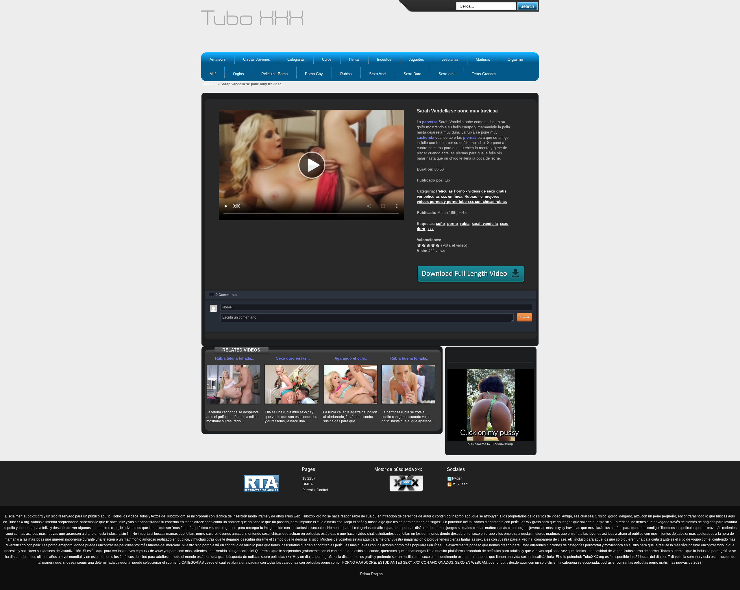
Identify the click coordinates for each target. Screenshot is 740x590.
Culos (327, 59)
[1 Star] (419, 245)
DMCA (307, 484)
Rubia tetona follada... (234, 358)
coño (440, 223)
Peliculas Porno (274, 74)
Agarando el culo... (351, 358)
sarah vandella (485, 223)
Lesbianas (449, 59)
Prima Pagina (371, 574)
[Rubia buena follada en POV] (408, 384)
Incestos (384, 59)
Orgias (238, 74)
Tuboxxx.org (33, 516)
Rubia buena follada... (410, 358)
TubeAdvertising (502, 443)
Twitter (457, 478)
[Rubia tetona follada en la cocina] (233, 384)
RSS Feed (460, 484)
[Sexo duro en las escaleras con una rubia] (291, 384)
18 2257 (308, 478)
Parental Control (315, 490)
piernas (469, 137)
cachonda (425, 137)
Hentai (354, 59)
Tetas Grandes (484, 74)
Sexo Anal (377, 74)
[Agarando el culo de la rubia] (350, 384)
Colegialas (296, 59)
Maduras (483, 59)
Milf (213, 74)
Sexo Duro (412, 74)
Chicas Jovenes (256, 59)
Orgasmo (515, 59)
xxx (431, 229)
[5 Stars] (437, 245)
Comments (226, 295)
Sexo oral (446, 74)
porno (452, 223)
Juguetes (416, 59)
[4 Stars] (433, 245)
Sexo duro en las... (293, 358)
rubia (464, 223)
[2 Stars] (423, 245)
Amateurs (218, 59)
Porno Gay (314, 74)
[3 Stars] (428, 245)
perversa (429, 122)
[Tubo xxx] (302, 20)
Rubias (346, 74)
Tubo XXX (209, 84)
